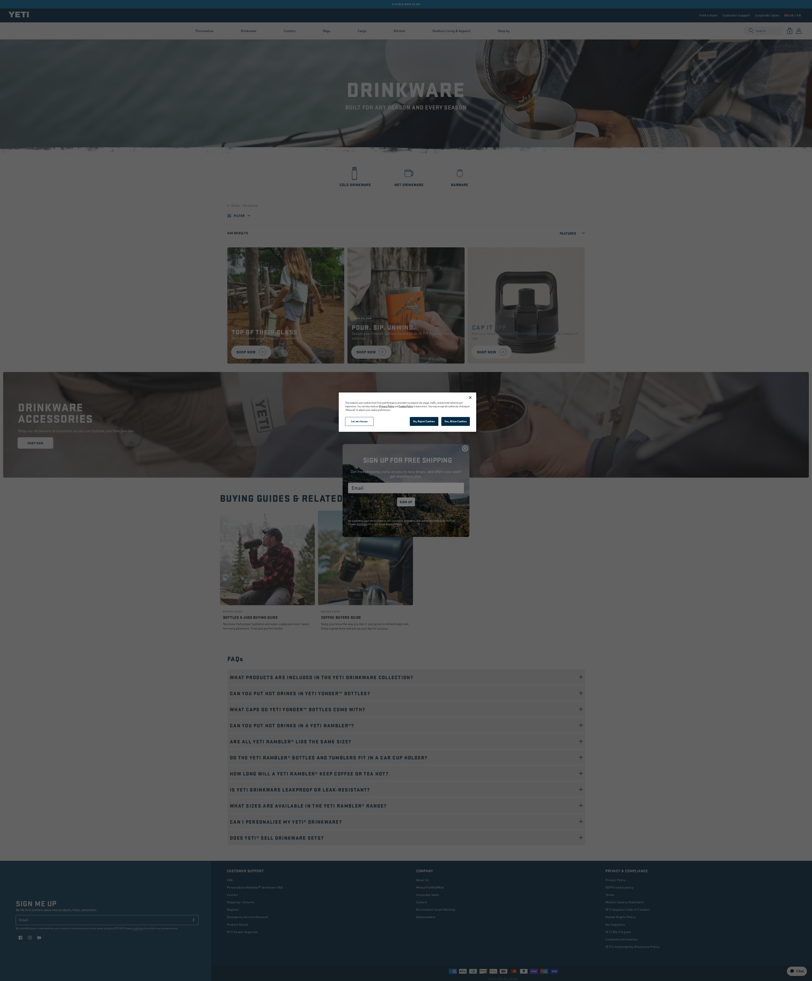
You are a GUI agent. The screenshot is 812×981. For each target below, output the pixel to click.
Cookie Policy (406, 406)
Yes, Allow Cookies (455, 421)
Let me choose (359, 421)
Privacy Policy (386, 406)
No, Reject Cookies (424, 421)
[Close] (470, 397)
